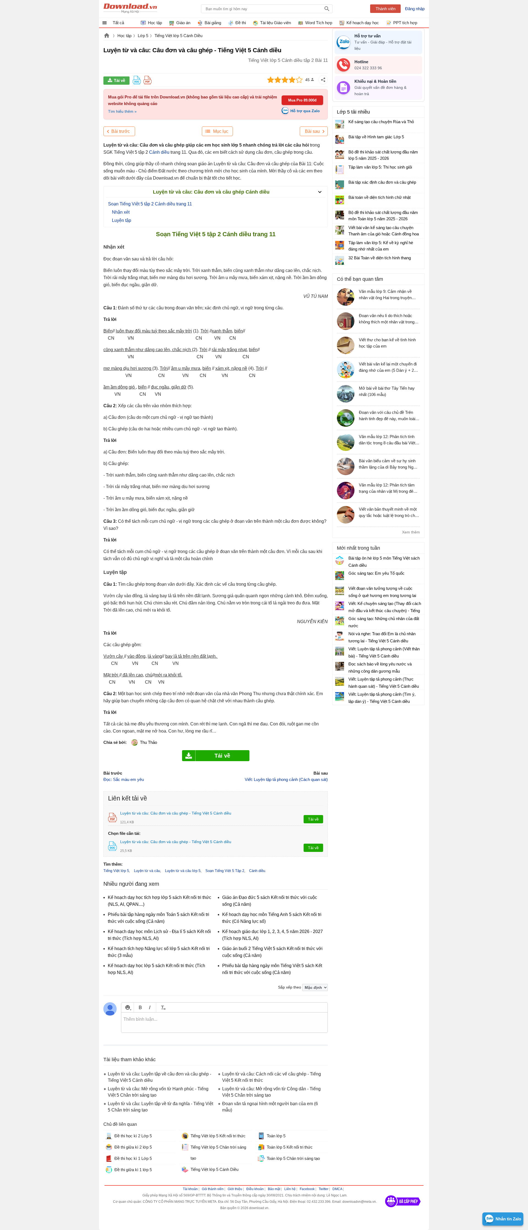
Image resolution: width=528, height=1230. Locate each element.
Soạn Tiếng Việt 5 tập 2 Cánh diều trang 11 (150, 204)
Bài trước (120, 131)
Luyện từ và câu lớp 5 (182, 871)
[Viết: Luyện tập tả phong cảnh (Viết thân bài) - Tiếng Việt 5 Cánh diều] (339, 651)
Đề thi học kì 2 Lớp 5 (133, 1135)
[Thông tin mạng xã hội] (403, 1209)
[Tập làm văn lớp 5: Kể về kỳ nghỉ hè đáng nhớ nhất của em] (339, 245)
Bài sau (312, 131)
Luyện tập (121, 220)
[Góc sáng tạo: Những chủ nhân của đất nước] (339, 621)
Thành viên (385, 8)
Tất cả (118, 22)
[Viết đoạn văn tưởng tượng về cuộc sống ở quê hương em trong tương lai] (339, 590)
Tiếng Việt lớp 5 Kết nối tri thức (218, 1135)
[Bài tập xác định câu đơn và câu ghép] (339, 184)
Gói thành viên (213, 1189)
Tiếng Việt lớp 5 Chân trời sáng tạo (218, 1152)
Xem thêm (411, 532)
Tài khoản (190, 1189)
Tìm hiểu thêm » (122, 111)
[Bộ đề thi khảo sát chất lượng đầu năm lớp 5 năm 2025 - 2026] (339, 154)
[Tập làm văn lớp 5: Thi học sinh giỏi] (339, 169)
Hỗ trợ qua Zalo (305, 111)
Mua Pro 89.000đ (302, 100)
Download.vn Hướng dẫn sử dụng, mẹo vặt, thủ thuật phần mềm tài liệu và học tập (130, 9)
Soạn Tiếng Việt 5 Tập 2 (224, 871)
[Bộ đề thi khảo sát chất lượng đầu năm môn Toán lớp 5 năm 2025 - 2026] (339, 215)
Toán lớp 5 (276, 1135)
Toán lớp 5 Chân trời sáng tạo (293, 1158)
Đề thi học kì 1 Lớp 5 (133, 1158)
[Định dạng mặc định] (162, 1007)
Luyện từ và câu (147, 871)
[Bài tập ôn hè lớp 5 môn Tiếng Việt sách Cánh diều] (339, 560)
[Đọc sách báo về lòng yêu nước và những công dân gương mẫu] (339, 666)
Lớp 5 (143, 35)
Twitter (323, 1189)
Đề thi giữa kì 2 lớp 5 (133, 1147)
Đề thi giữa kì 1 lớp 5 (133, 1169)
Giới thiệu (235, 1189)
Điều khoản (255, 1189)
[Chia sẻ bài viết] (323, 79)
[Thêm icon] (127, 1007)
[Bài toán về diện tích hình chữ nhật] (339, 200)
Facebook (307, 1189)
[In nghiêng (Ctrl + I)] (150, 1007)
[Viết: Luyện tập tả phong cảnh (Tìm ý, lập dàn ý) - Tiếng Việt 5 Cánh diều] (339, 696)
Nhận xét (121, 212)
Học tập (124, 35)
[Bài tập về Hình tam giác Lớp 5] (339, 139)
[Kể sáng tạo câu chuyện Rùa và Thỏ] (339, 124)
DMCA (337, 1189)
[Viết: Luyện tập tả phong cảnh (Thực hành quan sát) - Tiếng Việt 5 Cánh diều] (339, 681)
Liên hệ (290, 1189)
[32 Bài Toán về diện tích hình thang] (339, 260)
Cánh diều (159, 152)
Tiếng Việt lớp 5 (116, 871)
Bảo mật (274, 1189)
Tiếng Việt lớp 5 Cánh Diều (178, 35)
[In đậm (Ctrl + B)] (140, 1007)
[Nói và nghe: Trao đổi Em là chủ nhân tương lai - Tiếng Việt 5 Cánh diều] (339, 636)
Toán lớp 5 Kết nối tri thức (290, 1147)
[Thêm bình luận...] (224, 1023)
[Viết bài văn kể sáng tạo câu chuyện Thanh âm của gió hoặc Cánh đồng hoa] (339, 230)
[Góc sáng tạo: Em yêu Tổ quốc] (339, 575)
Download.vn (106, 36)
